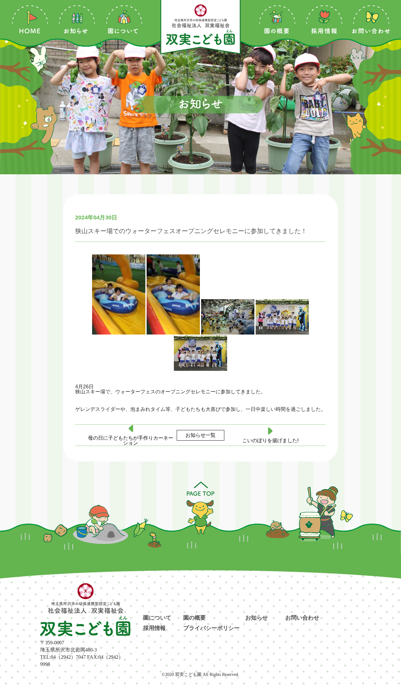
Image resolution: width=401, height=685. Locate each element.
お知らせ (256, 618)
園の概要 (194, 618)
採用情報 (154, 628)
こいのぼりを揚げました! (270, 440)
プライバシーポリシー (211, 628)
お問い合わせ (302, 618)
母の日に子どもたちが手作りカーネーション (130, 441)
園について (157, 618)
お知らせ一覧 (200, 435)
